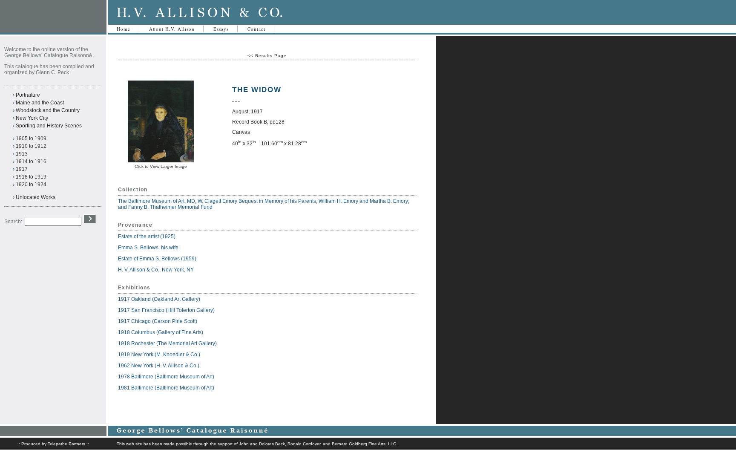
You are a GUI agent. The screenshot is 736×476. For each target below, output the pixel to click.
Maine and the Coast (40, 103)
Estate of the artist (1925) (146, 236)
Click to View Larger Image (161, 166)
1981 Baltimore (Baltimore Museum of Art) (166, 388)
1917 (22, 169)
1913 (22, 154)
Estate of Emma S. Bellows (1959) (157, 259)
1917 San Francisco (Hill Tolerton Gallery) (166, 310)
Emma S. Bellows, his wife (149, 248)
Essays (221, 29)
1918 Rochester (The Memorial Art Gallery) (167, 343)
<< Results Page (267, 55)
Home (123, 29)
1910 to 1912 (31, 146)
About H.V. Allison (172, 29)
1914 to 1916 (31, 161)
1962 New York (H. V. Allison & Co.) (158, 366)
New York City (32, 118)
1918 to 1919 (31, 177)
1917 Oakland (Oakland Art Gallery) (159, 299)
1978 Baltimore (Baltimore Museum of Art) (166, 377)
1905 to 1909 (31, 138)
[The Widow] (161, 161)
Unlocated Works (35, 197)
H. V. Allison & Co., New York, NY (156, 270)
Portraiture (28, 95)
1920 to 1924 (31, 185)
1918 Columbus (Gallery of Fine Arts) (160, 332)
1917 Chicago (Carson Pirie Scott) (157, 321)
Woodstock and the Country (48, 110)
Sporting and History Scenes (49, 126)
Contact (256, 29)
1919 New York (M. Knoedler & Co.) (159, 355)
